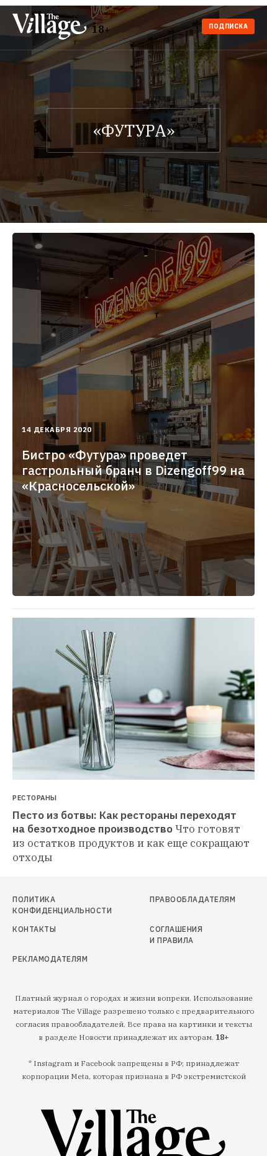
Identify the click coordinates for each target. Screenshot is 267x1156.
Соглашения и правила (176, 934)
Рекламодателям (50, 959)
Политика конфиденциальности (50, 905)
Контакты (34, 929)
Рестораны (34, 798)
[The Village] (52, 28)
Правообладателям (179, 899)
